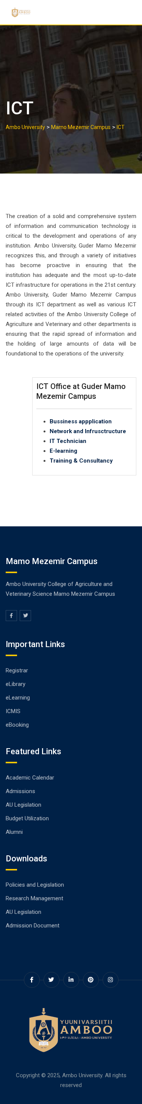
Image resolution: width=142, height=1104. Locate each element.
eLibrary (15, 684)
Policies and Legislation (35, 884)
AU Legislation (23, 804)
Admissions (20, 791)
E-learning (63, 450)
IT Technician (68, 441)
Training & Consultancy (81, 460)
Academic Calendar (30, 777)
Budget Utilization (27, 818)
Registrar (17, 670)
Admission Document (32, 925)
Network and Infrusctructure (88, 431)
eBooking (17, 724)
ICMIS (13, 711)
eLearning (18, 697)
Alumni (14, 832)
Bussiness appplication (81, 421)
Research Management (34, 898)
